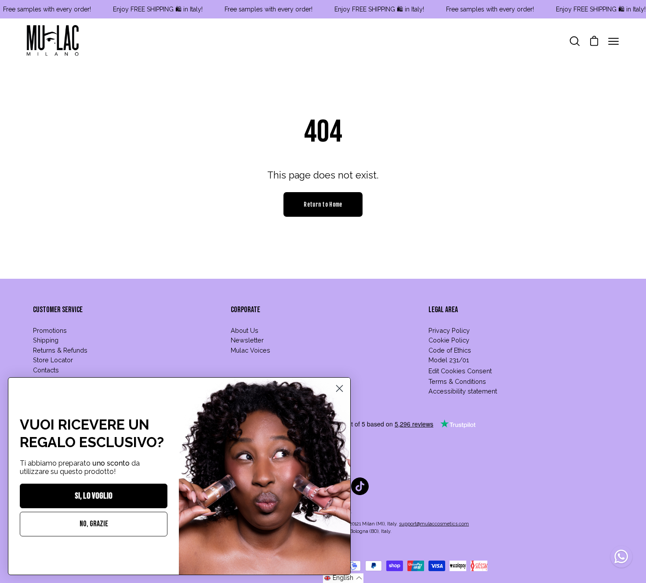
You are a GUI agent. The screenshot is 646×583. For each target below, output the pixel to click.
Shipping (45, 340)
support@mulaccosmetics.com (434, 524)
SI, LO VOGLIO (94, 496)
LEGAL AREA (443, 309)
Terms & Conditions (457, 381)
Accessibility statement (462, 391)
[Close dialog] (339, 388)
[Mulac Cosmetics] (52, 41)
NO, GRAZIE (94, 523)
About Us (244, 330)
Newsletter (247, 340)
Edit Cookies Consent (460, 371)
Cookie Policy (448, 340)
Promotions (50, 330)
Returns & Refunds (60, 350)
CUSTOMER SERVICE (58, 309)
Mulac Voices (250, 350)
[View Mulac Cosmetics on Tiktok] (360, 486)
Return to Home (323, 204)
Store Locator (53, 360)
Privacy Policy (449, 330)
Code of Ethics (449, 350)
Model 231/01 (448, 360)
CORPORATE (245, 309)
